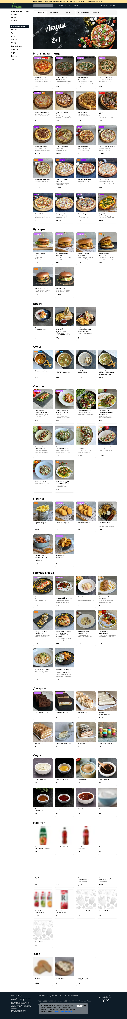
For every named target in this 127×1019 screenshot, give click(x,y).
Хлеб (13, 59)
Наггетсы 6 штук (61, 523)
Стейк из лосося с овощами (104, 632)
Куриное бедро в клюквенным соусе (62, 597)
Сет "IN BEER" (103, 523)
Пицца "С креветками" (106, 214)
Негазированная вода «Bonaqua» (85, 878)
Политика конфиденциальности (50, 996)
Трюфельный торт (41, 712)
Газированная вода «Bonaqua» (105, 878)
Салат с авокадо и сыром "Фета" (61, 447)
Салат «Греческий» (105, 447)
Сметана (102, 809)
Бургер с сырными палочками (83, 254)
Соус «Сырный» (61, 780)
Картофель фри (40, 523)
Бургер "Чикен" (61, 288)
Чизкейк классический (103, 713)
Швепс (58, 878)
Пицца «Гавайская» (62, 214)
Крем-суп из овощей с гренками (63, 372)
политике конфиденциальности (62, 1011)
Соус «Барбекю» (83, 809)
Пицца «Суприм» (83, 214)
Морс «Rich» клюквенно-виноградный (64, 911)
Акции (13, 17)
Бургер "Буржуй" (40, 288)
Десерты (14, 49)
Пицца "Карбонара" (41, 112)
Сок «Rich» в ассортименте (40, 911)
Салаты (14, 39)
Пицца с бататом (104, 78)
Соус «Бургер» (83, 780)
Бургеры (14, 30)
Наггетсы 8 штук (83, 523)
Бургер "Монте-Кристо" (104, 254)
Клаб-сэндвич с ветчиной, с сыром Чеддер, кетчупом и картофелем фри (84, 330)
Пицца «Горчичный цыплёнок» (62, 180)
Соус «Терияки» (104, 780)
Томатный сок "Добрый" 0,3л (41, 847)
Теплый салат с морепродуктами (41, 411)
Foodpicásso (17, 1011)
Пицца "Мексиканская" (104, 113)
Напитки (14, 56)
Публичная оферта (71, 996)
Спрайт (37, 878)
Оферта (14, 20)
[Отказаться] (85, 1006)
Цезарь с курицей (40, 481)
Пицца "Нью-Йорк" (41, 147)
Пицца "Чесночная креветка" (62, 78)
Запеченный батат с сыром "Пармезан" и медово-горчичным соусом (42, 558)
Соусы (13, 53)
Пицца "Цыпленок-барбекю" (62, 113)
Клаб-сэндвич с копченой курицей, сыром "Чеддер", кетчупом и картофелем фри (62, 331)
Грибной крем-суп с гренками (82, 372)
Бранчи (13, 33)
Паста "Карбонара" (84, 597)
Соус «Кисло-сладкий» (39, 809)
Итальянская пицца (18, 26)
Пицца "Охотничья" (84, 147)
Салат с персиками (84, 411)
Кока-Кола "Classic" (81, 847)
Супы (13, 36)
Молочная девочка (62, 743)
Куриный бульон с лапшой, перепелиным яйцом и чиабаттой (106, 372)
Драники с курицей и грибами (41, 632)
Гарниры (14, 43)
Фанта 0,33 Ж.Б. (40, 942)
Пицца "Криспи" (83, 112)
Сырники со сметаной (39, 328)
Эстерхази (81, 743)
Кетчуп (58, 809)
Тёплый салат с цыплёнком (82, 447)
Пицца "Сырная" (104, 179)
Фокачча (59, 978)
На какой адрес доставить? (89, 13)
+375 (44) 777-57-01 (63, 6)
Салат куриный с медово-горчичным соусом (106, 412)
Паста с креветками (41, 669)
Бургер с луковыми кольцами (62, 254)
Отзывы (14, 14)
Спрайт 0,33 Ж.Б (104, 911)
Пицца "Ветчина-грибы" (107, 147)
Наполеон (81, 712)
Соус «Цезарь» (40, 780)
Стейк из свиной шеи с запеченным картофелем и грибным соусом (64, 671)
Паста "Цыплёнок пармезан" (83, 632)
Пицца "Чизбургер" (41, 214)
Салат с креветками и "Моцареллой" (62, 482)
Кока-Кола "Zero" (62, 847)
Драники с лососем (41, 597)
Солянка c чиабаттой (41, 371)
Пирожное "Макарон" (106, 743)
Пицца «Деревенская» (42, 179)
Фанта (101, 847)
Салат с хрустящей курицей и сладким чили (62, 412)
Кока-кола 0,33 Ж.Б (84, 911)
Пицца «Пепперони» (84, 179)
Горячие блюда (16, 46)
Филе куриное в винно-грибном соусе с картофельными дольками (63, 634)
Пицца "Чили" (39, 78)
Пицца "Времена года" (63, 147)
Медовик (38, 743)
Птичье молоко (61, 712)
